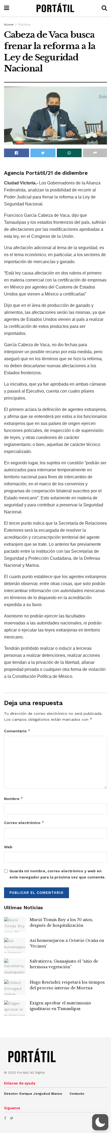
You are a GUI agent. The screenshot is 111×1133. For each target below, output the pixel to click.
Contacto (77, 1094)
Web (8, 847)
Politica (24, 24)
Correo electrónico (24, 822)
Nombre (13, 798)
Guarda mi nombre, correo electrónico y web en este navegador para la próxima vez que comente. (57, 874)
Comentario (17, 730)
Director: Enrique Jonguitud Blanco (33, 1094)
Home (8, 24)
